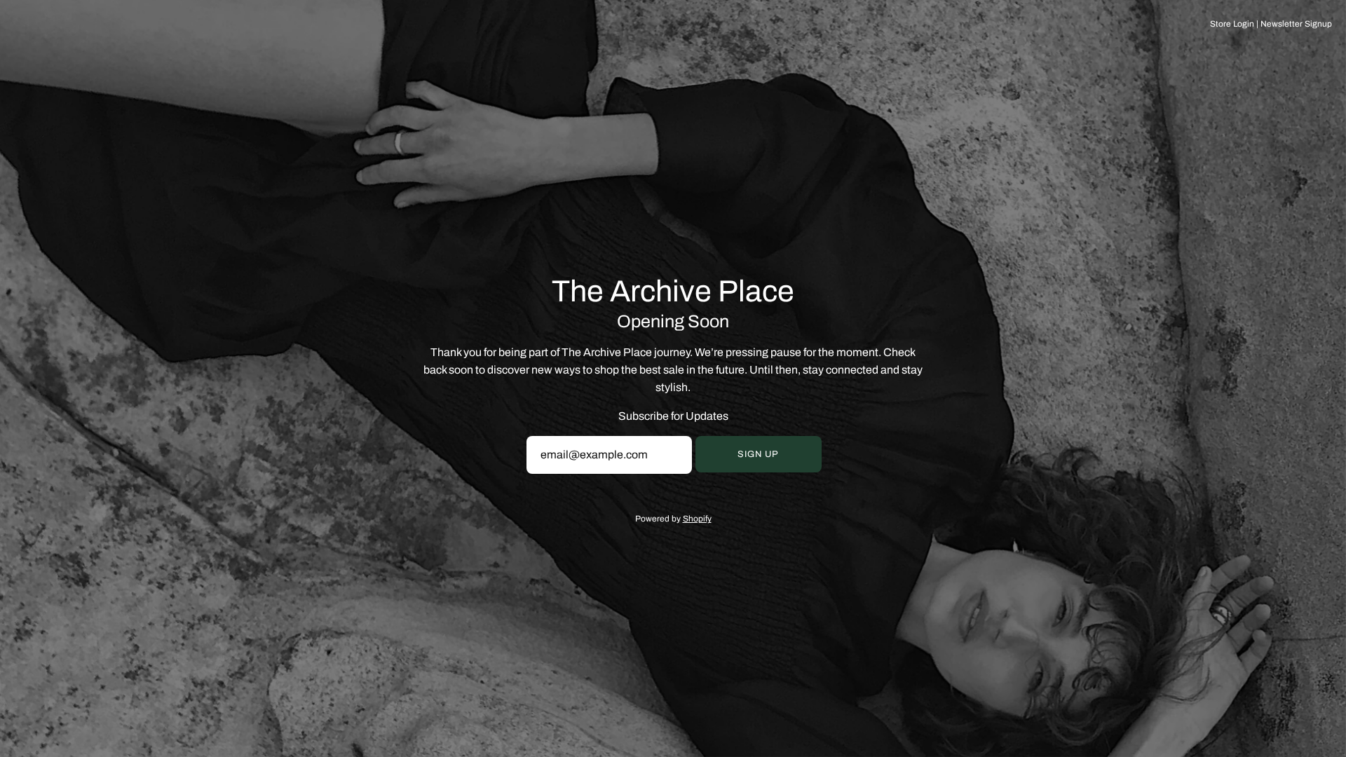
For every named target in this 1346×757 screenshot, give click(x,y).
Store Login (1232, 24)
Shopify (697, 519)
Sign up (758, 454)
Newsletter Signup (1296, 24)
